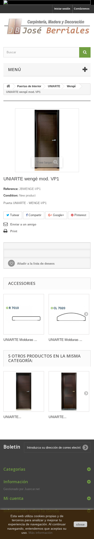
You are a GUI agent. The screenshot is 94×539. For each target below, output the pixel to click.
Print (13, 231)
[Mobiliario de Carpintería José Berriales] (47, 26)
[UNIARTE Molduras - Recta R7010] (23, 314)
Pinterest (79, 215)
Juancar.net (32, 489)
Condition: (10, 195)
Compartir (34, 215)
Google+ (58, 215)
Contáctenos (81, 8)
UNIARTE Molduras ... (20, 340)
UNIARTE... (12, 417)
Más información (40, 532)
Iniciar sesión (62, 8)
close (80, 524)
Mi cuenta (13, 498)
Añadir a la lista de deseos (35, 263)
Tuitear (14, 215)
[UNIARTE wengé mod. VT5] (23, 391)
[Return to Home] (8, 86)
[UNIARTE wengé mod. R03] (69, 391)
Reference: (10, 189)
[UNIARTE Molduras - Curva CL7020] (69, 314)
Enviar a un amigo (23, 224)
